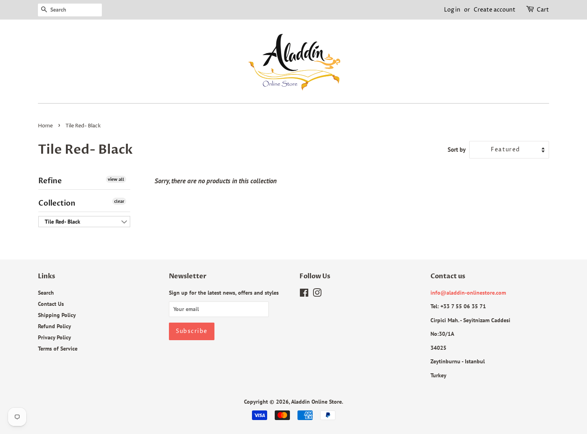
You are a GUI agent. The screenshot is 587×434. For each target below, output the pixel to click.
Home (45, 126)
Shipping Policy (57, 315)
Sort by (457, 149)
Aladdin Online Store (316, 401)
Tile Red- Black (62, 221)
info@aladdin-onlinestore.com (468, 292)
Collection (56, 203)
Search (46, 292)
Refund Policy (54, 326)
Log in (452, 10)
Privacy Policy (54, 337)
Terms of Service (57, 348)
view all (116, 179)
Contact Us (51, 303)
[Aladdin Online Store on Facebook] (304, 294)
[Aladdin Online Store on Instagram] (317, 294)
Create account (495, 10)
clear (119, 201)
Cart (543, 10)
